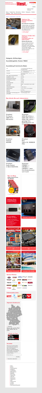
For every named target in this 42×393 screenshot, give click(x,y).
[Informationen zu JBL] (19, 283)
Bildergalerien (13, 371)
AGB (11, 380)
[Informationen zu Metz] (30, 283)
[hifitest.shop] (29, 299)
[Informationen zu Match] (24, 283)
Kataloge (12, 373)
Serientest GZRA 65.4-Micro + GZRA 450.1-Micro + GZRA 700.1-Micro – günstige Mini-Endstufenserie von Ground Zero (28, 119)
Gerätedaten (13, 370)
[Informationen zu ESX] (13, 280)
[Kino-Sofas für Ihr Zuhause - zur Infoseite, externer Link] (14, 26)
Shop (12, 13)
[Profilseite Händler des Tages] (13, 339)
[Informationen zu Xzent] (19, 289)
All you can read (17, 13)
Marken (23, 12)
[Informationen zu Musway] (9, 286)
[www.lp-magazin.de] (24, 299)
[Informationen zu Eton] (19, 280)
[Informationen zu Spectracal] (30, 286)
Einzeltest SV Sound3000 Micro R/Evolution (9, 117)
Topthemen (12, 375)
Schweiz (10, 326)
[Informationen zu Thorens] (9, 289)
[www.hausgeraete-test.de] (14, 299)
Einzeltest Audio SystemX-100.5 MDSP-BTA (12, 165)
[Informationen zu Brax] (24, 277)
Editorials (12, 376)
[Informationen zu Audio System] (14, 277)
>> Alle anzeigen (25, 32)
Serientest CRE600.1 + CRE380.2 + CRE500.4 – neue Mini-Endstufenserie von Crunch (28, 168)
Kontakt (12, 383)
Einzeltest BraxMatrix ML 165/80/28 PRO (28, 141)
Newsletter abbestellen (12, 358)
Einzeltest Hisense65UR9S (9, 140)
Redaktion (12, 369)
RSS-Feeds (12, 374)
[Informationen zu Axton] (20, 277)
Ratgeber (8, 13)
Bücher (11, 367)
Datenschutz (13, 381)
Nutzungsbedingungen (15, 385)
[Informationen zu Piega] (20, 286)
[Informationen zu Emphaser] (9, 280)
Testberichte (12, 12)
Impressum (12, 377)
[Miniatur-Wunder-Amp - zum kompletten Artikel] (14, 44)
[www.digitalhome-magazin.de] (9, 299)
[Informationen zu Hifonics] (14, 283)
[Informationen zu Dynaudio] (30, 277)
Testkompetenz (13, 368)
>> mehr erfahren (11, 194)
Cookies (12, 382)
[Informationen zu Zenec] (24, 289)
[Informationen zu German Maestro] (24, 280)
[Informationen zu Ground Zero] (29, 280)
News (7, 12)
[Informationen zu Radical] (24, 286)
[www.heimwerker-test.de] (19, 299)
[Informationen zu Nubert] (14, 286)
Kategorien (28, 12)
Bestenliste (18, 12)
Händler (33, 12)
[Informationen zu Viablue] (13, 289)
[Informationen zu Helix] (9, 283)
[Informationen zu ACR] (9, 277)
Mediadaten (13, 379)
